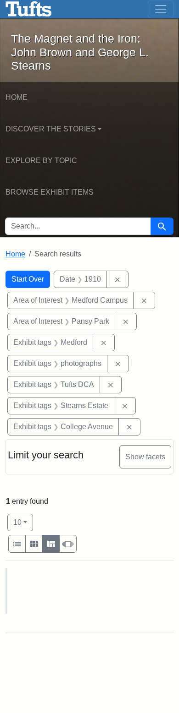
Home (17, 97)
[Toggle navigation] (160, 9)
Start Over (27, 279)
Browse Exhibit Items (50, 192)
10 (23, 522)
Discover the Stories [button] (51, 129)
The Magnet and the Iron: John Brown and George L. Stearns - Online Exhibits (29, 9)
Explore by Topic (41, 160)
